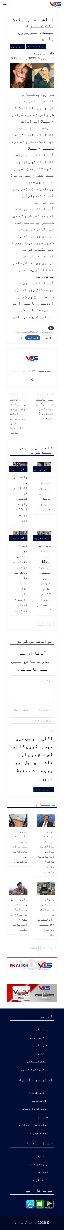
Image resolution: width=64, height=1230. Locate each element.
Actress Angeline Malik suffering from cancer (34, 332)
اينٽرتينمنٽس (35, 46)
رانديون (42, 1053)
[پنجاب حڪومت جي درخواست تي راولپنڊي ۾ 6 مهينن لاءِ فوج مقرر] (46, 888)
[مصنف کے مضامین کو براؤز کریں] (32, 359)
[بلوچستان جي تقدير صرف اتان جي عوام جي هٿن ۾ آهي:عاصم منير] (18, 888)
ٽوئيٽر (43, 1172)
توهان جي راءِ (38, 1133)
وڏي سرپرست (40, 1100)
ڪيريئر (43, 1117)
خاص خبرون (17, 46)
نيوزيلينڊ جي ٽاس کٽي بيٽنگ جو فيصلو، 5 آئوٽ (44, 408)
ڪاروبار (42, 1045)
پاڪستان (42, 1029)
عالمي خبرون (39, 1037)
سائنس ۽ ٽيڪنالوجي (34, 1069)
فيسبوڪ (43, 1156)
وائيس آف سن (39, 1093)
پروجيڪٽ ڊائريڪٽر (35, 1109)
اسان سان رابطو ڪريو (33, 1125)
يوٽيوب (39, 1163)
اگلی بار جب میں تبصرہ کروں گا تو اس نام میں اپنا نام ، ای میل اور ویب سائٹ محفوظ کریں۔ (33, 758)
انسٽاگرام (40, 1180)
